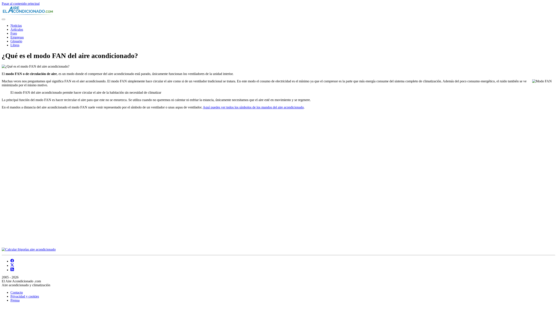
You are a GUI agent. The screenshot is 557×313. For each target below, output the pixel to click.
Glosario (16, 41)
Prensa (15, 300)
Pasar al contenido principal (21, 3)
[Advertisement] (34, 178)
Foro (13, 33)
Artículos (16, 29)
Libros (14, 45)
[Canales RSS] (12, 270)
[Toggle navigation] (3, 19)
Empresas (17, 37)
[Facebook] (12, 261)
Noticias (16, 25)
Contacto (16, 292)
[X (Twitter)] (12, 265)
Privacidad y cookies (24, 296)
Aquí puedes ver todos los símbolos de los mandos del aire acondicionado (253, 107)
